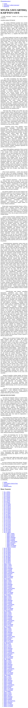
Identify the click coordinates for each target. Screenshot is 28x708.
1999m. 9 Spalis (7, 687)
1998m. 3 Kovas (7, 663)
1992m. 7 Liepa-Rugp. (9, 572)
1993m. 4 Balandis (8, 584)
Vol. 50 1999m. (7, 675)
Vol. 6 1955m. (7, 498)
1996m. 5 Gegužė (8, 633)
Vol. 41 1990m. (7, 560)
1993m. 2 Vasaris (8, 581)
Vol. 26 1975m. (7, 525)
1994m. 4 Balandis (8, 600)
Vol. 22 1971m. (7, 520)
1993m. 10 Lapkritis (8, 592)
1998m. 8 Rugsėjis (8, 670)
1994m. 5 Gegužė (8, 601)
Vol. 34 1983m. (7, 550)
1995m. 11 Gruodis (8, 625)
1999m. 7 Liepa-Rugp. (9, 684)
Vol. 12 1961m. (7, 506)
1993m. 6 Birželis (8, 587)
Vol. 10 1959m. (7, 504)
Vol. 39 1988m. (7, 557)
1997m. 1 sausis (7, 644)
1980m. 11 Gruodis (11, 546)
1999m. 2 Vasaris (8, 678)
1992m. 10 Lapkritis (8, 576)
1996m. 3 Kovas (7, 631)
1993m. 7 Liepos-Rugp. (9, 588)
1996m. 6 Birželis (8, 635)
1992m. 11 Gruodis (8, 577)
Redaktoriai (6, 6)
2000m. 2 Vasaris (8, 694)
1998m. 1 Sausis (7, 660)
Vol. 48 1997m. (7, 643)
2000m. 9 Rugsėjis (8, 702)
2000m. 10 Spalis (8, 703)
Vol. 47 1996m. (7, 627)
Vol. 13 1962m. (7, 508)
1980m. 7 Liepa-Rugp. (12, 541)
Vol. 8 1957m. (7, 501)
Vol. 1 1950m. (7, 492)
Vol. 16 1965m (7, 512)
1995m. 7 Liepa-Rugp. (9, 620)
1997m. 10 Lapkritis (8, 656)
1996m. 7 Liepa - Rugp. (9, 636)
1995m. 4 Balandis (8, 616)
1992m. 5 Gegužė (8, 569)
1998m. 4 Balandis (8, 664)
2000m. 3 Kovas (7, 695)
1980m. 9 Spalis (10, 544)
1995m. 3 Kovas (7, 615)
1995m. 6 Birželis (8, 619)
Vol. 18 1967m (7, 514)
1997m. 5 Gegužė (8, 650)
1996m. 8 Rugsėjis (8, 637)
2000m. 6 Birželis (8, 699)
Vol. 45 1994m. (7, 595)
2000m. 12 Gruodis (8, 706)
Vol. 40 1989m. (7, 559)
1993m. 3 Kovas (7, 583)
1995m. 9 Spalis (7, 623)
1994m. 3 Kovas (7, 599)
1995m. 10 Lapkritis (8, 624)
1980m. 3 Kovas (10, 536)
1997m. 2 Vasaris (8, 646)
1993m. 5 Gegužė (8, 585)
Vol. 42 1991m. (7, 561)
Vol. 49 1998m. (7, 659)
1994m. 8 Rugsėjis (8, 605)
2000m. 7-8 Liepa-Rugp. (9, 700)
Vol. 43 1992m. (7, 563)
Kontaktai (6, 485)
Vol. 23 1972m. (7, 521)
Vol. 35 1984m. (7, 552)
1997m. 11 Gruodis (8, 658)
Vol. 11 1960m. (7, 505)
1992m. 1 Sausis (7, 564)
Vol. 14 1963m (7, 509)
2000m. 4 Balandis (8, 696)
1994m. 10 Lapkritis (8, 608)
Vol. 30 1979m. (7, 530)
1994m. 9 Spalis (7, 607)
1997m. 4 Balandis (8, 648)
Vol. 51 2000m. (7, 691)
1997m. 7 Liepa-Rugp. (9, 652)
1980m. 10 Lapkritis (11, 545)
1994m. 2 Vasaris (8, 597)
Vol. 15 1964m (7, 510)
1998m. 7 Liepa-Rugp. (9, 668)
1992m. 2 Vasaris (8, 565)
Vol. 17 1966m (7, 513)
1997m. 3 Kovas (7, 647)
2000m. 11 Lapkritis (8, 704)
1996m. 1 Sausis (7, 628)
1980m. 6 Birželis (11, 540)
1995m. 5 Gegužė (8, 617)
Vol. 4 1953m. (7, 496)
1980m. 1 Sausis (10, 533)
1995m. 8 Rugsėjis (8, 621)
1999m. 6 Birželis (8, 683)
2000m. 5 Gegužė (8, 698)
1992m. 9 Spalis (7, 575)
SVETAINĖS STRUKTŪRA (11, 483)
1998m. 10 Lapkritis (8, 672)
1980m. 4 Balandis (11, 537)
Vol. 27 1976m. (7, 526)
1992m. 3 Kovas (7, 567)
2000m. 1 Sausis (7, 692)
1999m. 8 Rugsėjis (8, 686)
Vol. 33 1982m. (7, 549)
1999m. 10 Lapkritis (8, 688)
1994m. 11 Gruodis (8, 609)
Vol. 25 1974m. (7, 524)
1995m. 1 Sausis (7, 612)
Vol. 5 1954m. (7, 497)
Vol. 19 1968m (7, 516)
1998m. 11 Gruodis (8, 674)
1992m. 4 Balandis (8, 568)
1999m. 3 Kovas (7, 679)
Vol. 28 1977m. (7, 528)
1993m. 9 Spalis (7, 591)
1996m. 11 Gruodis (8, 641)
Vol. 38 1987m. (7, 556)
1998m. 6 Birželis (8, 667)
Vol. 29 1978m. (7, 529)
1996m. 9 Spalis (7, 639)
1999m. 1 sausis (7, 676)
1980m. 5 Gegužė (11, 538)
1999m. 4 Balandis (8, 680)
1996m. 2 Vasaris (8, 629)
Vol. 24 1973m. (7, 522)
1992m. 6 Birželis (8, 571)
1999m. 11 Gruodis (8, 690)
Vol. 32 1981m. (7, 548)
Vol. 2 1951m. (7, 493)
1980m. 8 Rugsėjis (11, 542)
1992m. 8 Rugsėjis (8, 573)
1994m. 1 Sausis (7, 596)
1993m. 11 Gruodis (8, 593)
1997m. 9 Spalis (7, 655)
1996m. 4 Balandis (8, 632)
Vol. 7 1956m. (7, 500)
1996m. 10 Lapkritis (8, 640)
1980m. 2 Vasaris (11, 534)
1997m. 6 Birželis (8, 651)
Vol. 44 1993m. (7, 579)
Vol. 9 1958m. (7, 502)
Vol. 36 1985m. (7, 553)
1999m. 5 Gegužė (8, 682)
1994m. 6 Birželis (8, 603)
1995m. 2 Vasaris (8, 613)
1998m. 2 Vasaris (8, 662)
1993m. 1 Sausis (7, 580)
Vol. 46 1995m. (7, 611)
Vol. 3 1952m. (7, 494)
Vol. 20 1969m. (7, 517)
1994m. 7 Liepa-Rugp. (9, 604)
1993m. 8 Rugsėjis (8, 589)
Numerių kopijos (7, 486)
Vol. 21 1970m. (7, 518)
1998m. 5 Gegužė (8, 666)
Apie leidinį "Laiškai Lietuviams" (11, 5)
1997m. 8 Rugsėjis (8, 654)
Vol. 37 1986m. (7, 554)
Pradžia (5, 3)
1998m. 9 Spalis (7, 671)
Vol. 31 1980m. (7, 532)
